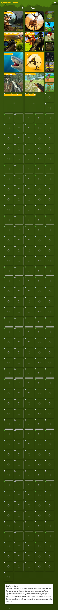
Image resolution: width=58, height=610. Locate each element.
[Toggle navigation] (55, 2)
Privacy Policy (50, 608)
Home (44, 608)
